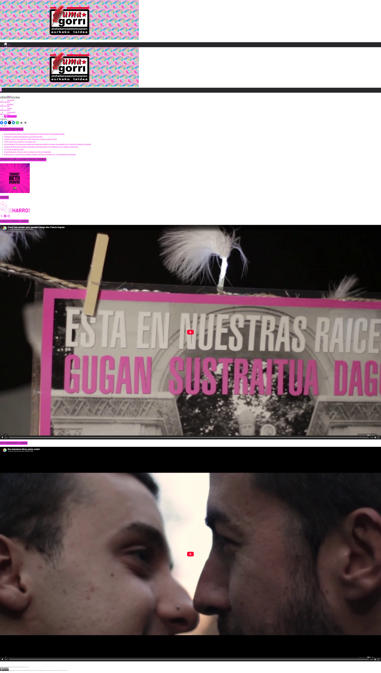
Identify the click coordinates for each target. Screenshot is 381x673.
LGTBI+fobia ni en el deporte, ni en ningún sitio (20, 142)
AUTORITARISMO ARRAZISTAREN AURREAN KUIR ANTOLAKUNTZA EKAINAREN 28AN (34, 134)
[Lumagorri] (69, 39)
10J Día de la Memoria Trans (14, 149)
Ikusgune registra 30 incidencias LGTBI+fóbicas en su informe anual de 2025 (30, 139)
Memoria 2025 (5, 114)
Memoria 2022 (5, 102)
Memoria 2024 (5, 110)
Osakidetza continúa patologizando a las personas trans (23, 137)
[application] (190, 332)
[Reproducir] (3, 437)
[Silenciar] (375, 437)
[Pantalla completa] (378, 437)
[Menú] (1, 90)
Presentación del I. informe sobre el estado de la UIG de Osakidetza (27, 152)
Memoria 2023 (5, 106)
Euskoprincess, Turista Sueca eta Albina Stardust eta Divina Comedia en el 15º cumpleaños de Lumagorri (40, 154)
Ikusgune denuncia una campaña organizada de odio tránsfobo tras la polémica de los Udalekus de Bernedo (41, 147)
